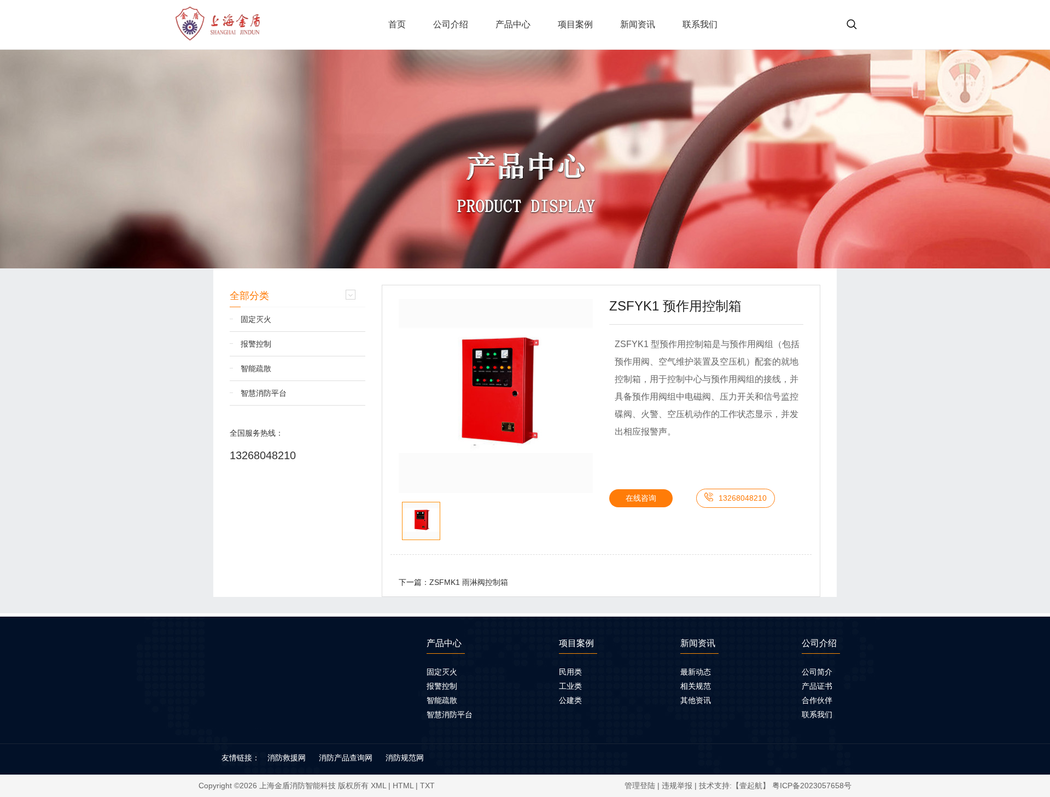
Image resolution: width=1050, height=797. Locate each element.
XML (378, 785)
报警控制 (256, 343)
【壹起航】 (751, 785)
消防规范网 (405, 757)
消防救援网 (286, 757)
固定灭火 (256, 319)
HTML (403, 785)
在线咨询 (641, 498)
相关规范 (695, 686)
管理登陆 (640, 785)
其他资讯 (695, 700)
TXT (427, 785)
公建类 (570, 700)
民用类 (570, 671)
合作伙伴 (817, 700)
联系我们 (817, 714)
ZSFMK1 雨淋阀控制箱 (468, 582)
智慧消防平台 (264, 393)
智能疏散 (256, 368)
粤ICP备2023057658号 (811, 785)
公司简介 (817, 671)
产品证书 (817, 686)
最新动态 (695, 671)
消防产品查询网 (345, 757)
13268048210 (263, 455)
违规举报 (677, 785)
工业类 (570, 686)
